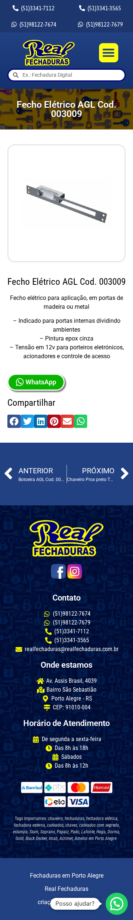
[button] (109, 53)
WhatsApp (40, 382)
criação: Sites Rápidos (67, 902)
